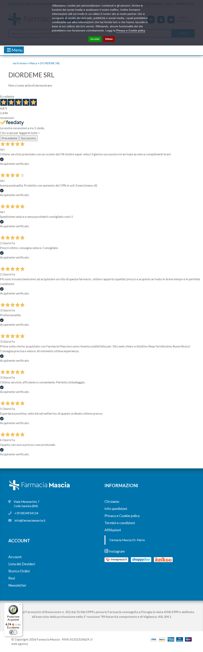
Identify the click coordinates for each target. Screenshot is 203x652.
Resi (11, 578)
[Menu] (20, 605)
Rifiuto (109, 39)
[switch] (13, 632)
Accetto (94, 39)
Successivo (28, 138)
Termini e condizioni (119, 523)
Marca (33, 63)
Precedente (9, 138)
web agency (19, 643)
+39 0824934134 (26, 513)
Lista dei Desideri (21, 564)
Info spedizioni (115, 508)
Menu (17, 50)
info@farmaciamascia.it (29, 520)
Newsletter (17, 585)
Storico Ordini (19, 571)
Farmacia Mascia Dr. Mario (127, 540)
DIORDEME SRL (50, 63)
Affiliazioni (112, 530)
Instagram (116, 551)
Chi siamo (111, 501)
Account (15, 557)
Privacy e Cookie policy (122, 515)
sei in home (20, 63)
